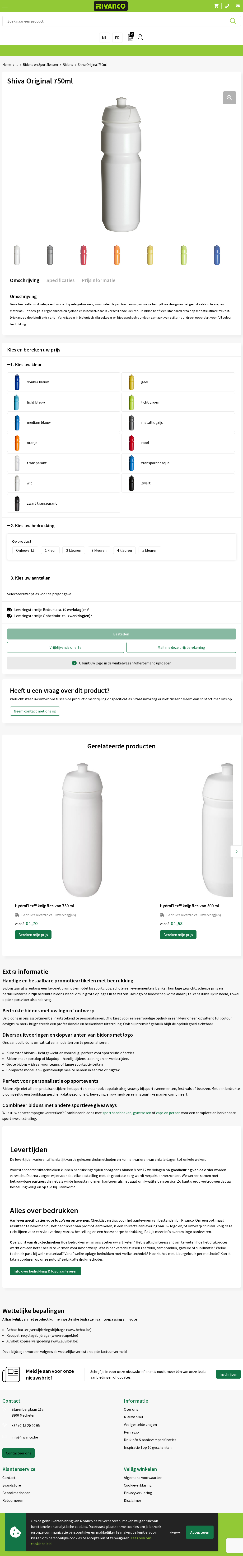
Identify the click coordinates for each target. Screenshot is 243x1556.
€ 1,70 (26, 923)
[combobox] (121, 21)
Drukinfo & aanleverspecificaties (150, 1439)
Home (6, 64)
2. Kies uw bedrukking (32, 525)
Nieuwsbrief (133, 1417)
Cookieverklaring (138, 1485)
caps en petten (168, 1112)
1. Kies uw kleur (26, 364)
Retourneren (12, 1500)
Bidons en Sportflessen (40, 64)
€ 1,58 (171, 923)
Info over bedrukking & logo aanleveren (45, 1271)
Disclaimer (132, 1500)
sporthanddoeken (117, 1112)
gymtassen (142, 1112)
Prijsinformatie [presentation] (98, 280)
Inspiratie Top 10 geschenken (148, 1447)
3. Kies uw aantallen (30, 578)
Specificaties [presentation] (61, 280)
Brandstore (11, 1485)
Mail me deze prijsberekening (181, 647)
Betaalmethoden (16, 1492)
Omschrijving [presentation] (24, 280)
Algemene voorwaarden (143, 1477)
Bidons (68, 64)
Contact (9, 1477)
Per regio (131, 1432)
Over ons (131, 1409)
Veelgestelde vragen (140, 1424)
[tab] (24, 281)
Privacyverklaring (138, 1492)
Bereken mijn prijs (33, 934)
